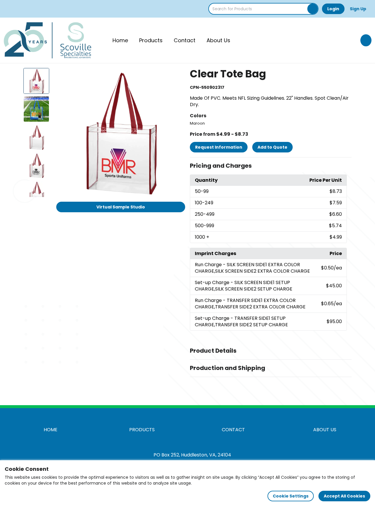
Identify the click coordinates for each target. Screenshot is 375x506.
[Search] (312, 9)
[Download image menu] (177, 75)
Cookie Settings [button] (290, 496)
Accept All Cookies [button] (344, 496)
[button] (271, 165)
